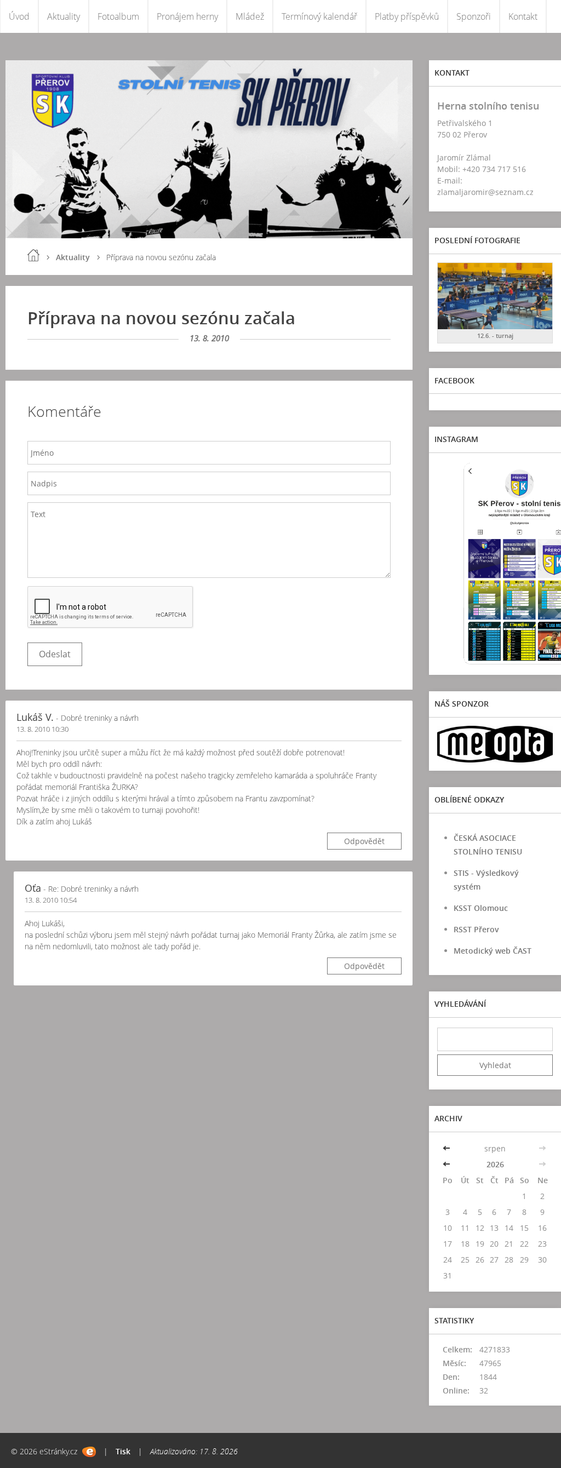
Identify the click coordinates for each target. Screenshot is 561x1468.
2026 (495, 1164)
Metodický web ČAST (492, 950)
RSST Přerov (476, 929)
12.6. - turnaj (495, 335)
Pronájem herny (187, 16)
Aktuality (63, 16)
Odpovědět (364, 841)
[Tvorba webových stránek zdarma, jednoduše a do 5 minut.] (89, 1452)
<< (447, 1148)
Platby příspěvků (407, 16)
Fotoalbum (118, 16)
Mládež (250, 16)
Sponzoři (473, 16)
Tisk (123, 1451)
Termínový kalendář (319, 16)
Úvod (19, 16)
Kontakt (522, 16)
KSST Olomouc (481, 908)
